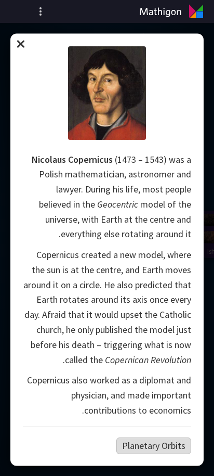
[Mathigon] (173, 11)
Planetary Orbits (153, 445)
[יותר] (40, 11)
